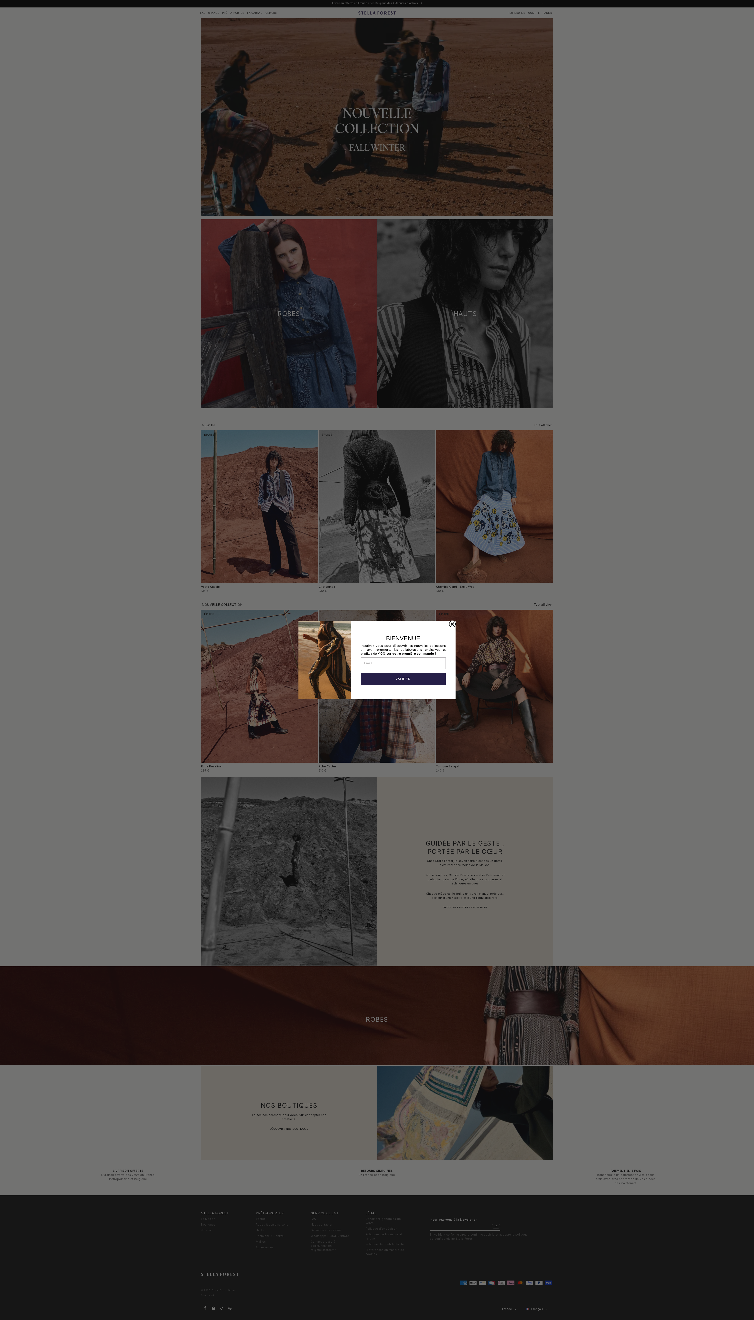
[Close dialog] (452, 624)
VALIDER (403, 679)
